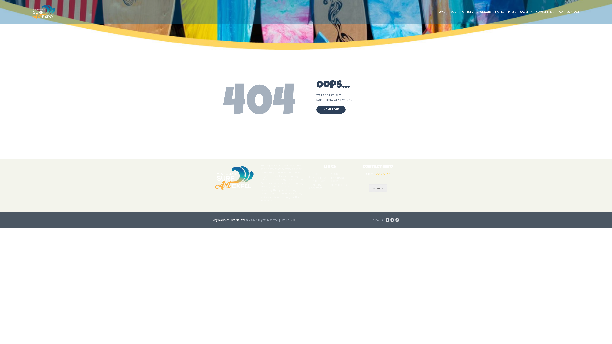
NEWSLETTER (339, 185)
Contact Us (377, 188)
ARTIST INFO (318, 177)
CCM (292, 220)
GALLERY (316, 185)
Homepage (331, 109)
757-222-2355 (384, 174)
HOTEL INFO (318, 181)
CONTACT (317, 188)
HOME (314, 174)
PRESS (335, 181)
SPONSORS (337, 177)
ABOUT (335, 174)
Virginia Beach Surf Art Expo (229, 220)
